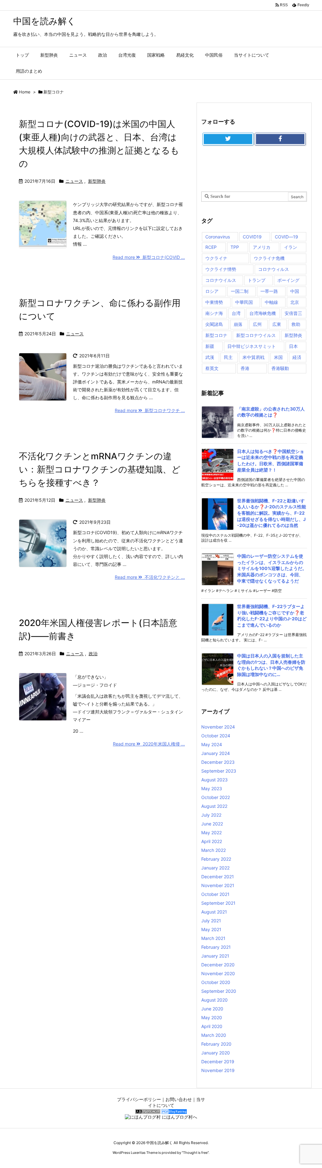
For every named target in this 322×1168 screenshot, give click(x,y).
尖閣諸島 (214, 324)
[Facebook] (280, 139)
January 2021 (215, 955)
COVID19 (252, 236)
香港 (245, 368)
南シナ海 (214, 313)
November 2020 (218, 973)
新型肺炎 (97, 181)
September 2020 (218, 991)
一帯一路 (269, 291)
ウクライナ (216, 258)
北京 (294, 302)
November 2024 (218, 726)
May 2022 (211, 832)
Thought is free (195, 1152)
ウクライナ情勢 (220, 269)
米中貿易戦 (253, 357)
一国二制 (239, 291)
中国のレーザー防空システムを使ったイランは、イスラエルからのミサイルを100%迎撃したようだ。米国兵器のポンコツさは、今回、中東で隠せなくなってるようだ (272, 568)
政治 (93, 653)
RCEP (211, 247)
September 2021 (218, 903)
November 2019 (218, 1070)
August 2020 (214, 1000)
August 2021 (214, 911)
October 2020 (215, 982)
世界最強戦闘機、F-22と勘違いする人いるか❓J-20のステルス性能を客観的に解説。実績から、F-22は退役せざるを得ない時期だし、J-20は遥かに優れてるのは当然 (271, 513)
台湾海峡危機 (262, 313)
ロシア (212, 291)
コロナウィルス (273, 269)
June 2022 (212, 823)
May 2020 (211, 1017)
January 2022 (215, 867)
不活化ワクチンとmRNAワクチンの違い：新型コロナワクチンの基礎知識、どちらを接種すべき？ (99, 469)
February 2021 (216, 947)
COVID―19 (286, 236)
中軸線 (271, 302)
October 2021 (215, 894)
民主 (228, 357)
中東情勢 (214, 302)
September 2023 (218, 771)
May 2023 (211, 788)
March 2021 (213, 938)
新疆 (209, 346)
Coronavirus (217, 236)
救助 (295, 324)
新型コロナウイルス (256, 335)
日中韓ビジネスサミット (251, 346)
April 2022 (211, 841)
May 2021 (211, 929)
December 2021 (217, 876)
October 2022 (215, 797)
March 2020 (213, 1035)
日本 (293, 346)
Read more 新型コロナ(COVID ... (149, 257)
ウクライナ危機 (269, 258)
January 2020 (215, 1052)
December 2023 (218, 762)
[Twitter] (228, 139)
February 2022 (216, 859)
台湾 (236, 313)
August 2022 (214, 806)
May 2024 (211, 744)
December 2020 (218, 964)
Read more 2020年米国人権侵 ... (149, 743)
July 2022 (211, 815)
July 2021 (211, 920)
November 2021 (217, 885)
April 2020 (211, 1026)
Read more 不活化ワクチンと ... (150, 577)
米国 (278, 357)
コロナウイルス (220, 280)
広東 (276, 324)
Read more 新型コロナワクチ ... (150, 410)
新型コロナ (216, 335)
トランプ (256, 280)
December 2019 (217, 1061)
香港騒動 (280, 368)
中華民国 (244, 302)
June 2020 (212, 1008)
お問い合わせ (178, 1099)
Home (25, 91)
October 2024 (215, 735)
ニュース (74, 181)
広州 (257, 324)
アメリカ (261, 247)
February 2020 (216, 1044)
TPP (234, 247)
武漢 (209, 357)
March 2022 (213, 850)
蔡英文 (212, 368)
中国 (294, 291)
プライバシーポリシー (139, 1099)
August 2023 (214, 779)
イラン (290, 247)
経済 (296, 357)
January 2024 (215, 753)
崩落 (238, 324)
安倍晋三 (293, 313)
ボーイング (288, 280)
